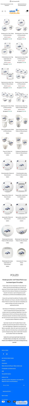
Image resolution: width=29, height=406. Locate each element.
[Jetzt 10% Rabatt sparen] (23, 385)
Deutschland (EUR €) (7, 391)
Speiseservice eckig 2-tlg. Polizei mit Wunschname (7, 83)
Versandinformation (6, 373)
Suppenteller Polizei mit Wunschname (7, 196)
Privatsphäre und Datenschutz (9, 368)
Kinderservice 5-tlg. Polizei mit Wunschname (21, 83)
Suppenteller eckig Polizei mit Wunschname (22, 196)
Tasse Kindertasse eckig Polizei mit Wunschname (21, 130)
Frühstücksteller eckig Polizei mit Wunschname (21, 174)
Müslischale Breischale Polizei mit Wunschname (7, 240)
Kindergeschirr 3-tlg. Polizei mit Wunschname (21, 34)
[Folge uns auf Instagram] (6, 354)
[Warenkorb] (26, 11)
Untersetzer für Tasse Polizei (22, 261)
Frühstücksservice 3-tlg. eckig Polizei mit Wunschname (7, 58)
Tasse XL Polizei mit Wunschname (7, 152)
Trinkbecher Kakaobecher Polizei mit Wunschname (22, 152)
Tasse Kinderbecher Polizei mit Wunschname (7, 130)
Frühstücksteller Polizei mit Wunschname (7, 174)
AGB (3, 371)
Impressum (4, 363)
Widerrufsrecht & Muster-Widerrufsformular (12, 366)
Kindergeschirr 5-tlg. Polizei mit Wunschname (7, 106)
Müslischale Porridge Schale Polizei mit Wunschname (21, 240)
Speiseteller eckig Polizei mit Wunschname (21, 218)
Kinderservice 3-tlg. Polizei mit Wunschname (7, 34)
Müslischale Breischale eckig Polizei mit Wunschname (7, 262)
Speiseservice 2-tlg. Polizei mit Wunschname (21, 57)
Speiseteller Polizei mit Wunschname (7, 218)
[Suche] (5, 11)
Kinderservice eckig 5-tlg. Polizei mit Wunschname (22, 106)
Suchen (3, 360)
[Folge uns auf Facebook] (3, 354)
